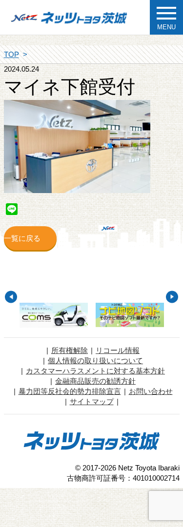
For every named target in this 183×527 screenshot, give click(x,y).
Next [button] (172, 297)
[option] (54, 315)
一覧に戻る (22, 238)
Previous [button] (11, 297)
